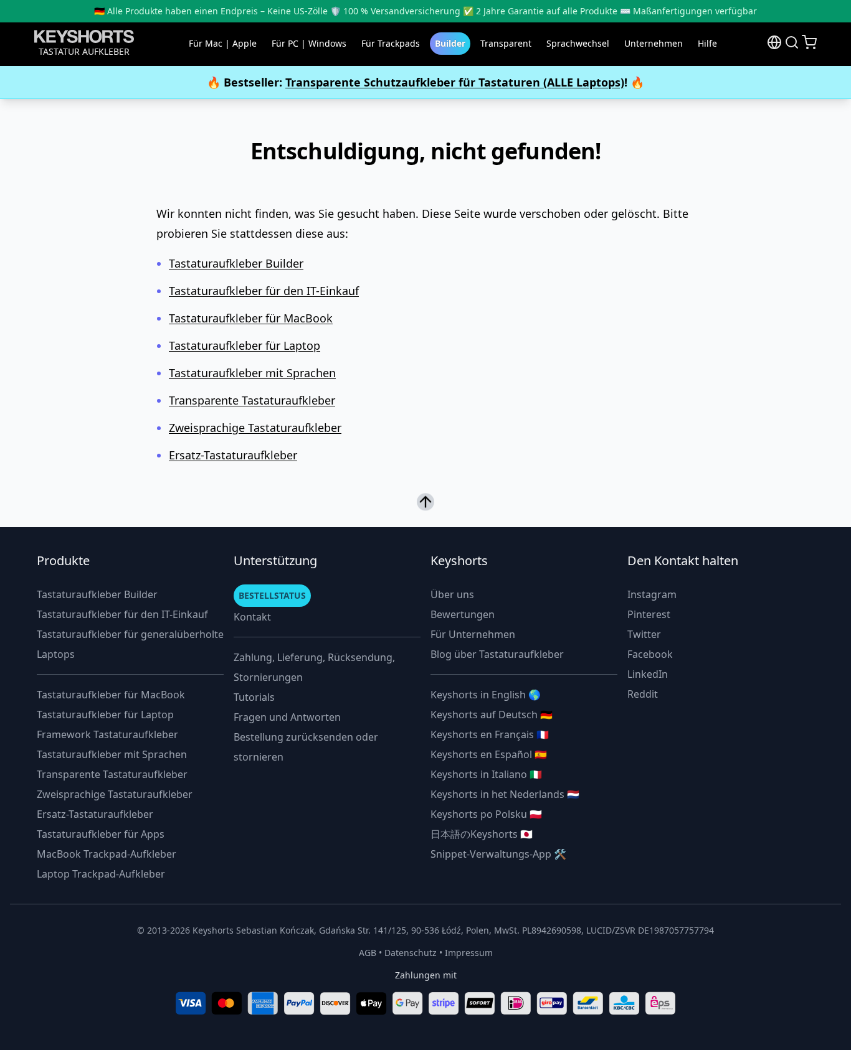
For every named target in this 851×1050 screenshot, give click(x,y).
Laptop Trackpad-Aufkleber (101, 874)
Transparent (505, 43)
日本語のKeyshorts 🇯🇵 (481, 834)
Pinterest (648, 614)
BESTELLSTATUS (272, 595)
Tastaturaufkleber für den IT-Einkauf (264, 290)
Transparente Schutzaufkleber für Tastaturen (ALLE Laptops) (454, 82)
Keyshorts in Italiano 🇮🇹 (486, 774)
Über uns (452, 594)
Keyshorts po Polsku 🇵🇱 (486, 814)
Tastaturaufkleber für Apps (100, 834)
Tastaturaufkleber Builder (236, 263)
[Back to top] (425, 500)
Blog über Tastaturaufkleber (497, 654)
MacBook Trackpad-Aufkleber (106, 854)
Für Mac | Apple (223, 43)
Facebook (650, 654)
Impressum (469, 953)
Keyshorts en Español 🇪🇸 (488, 754)
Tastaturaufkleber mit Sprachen (252, 372)
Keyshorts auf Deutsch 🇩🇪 (491, 714)
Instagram (652, 594)
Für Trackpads (390, 43)
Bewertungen (462, 614)
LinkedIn (647, 674)
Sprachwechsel (577, 43)
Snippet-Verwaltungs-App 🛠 (498, 854)
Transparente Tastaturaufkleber (252, 400)
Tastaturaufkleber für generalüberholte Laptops (130, 644)
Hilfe (707, 43)
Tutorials (254, 697)
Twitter (644, 634)
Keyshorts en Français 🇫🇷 (489, 734)
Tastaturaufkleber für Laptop (244, 345)
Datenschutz (410, 953)
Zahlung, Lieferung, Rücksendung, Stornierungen (314, 667)
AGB (367, 953)
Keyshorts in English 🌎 (485, 694)
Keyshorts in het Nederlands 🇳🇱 (504, 794)
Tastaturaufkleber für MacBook (251, 318)
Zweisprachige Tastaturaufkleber (255, 427)
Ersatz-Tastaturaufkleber (233, 455)
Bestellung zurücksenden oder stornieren (306, 747)
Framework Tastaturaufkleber (107, 734)
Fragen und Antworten (287, 717)
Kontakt (252, 617)
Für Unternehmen (472, 634)
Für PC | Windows (309, 43)
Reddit (642, 694)
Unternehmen (653, 43)
